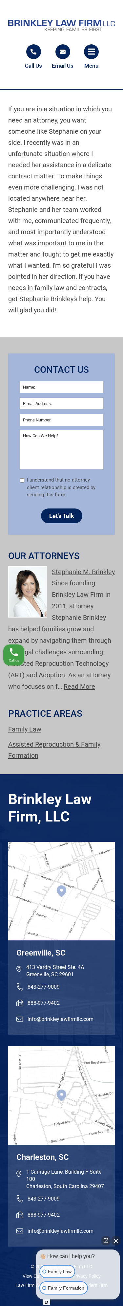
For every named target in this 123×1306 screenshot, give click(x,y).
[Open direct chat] (106, 1240)
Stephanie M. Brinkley (83, 572)
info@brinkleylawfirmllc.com (60, 1019)
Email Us (62, 65)
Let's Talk (61, 515)
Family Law (24, 729)
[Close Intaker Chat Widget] (116, 1240)
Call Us (33, 65)
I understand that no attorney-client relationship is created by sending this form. (61, 487)
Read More (79, 686)
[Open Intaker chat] (46, 1302)
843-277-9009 (44, 987)
